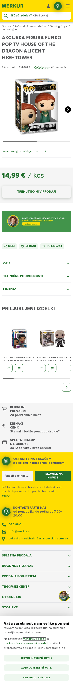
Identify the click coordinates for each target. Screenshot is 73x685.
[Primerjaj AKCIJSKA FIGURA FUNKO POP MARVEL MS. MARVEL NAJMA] (19, 368)
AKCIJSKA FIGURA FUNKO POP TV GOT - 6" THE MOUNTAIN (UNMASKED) (52, 360)
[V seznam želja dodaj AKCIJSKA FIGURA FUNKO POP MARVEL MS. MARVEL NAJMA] (8, 368)
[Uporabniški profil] (48, 6)
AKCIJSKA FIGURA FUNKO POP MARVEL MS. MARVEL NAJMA (19, 360)
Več (4, 496)
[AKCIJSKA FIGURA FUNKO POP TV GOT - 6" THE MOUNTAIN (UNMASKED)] (52, 339)
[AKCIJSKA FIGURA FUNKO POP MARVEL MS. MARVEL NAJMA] (19, 339)
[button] (36, 106)
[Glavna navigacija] (68, 6)
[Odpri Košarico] (58, 6)
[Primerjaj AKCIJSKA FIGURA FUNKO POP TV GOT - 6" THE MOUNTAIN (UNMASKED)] (52, 368)
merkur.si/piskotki (34, 639)
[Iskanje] (6, 16)
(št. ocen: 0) (59, 67)
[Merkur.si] (12, 6)
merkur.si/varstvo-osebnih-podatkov (28, 643)
